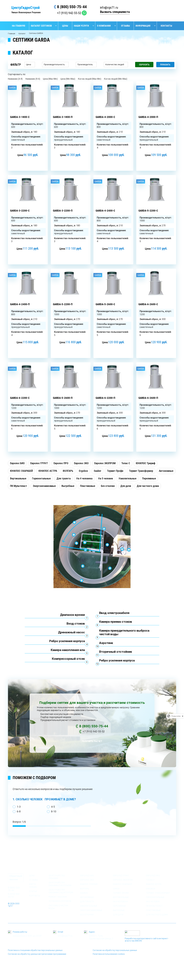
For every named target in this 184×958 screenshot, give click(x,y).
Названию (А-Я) (15, 79)
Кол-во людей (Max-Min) (89, 79)
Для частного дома (157, 914)
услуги (53, 870)
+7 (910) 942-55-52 (69, 13)
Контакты (166, 25)
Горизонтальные (155, 897)
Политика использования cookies (109, 954)
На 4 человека (120, 901)
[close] (182, 716)
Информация (143, 25)
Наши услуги (81, 25)
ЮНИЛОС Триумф (89, 884)
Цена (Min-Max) (68, 79)
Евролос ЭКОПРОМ (123, 880)
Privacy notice (175, 716)
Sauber (84, 893)
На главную (18, 25)
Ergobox (150, 888)
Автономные (87, 897)
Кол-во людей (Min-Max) (115, 79)
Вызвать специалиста (115, 12)
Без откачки (87, 914)
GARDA (116, 888)
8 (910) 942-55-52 (14, 895)
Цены (65, 25)
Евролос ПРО (153, 875)
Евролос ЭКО (87, 880)
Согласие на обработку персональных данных (115, 950)
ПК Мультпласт (154, 906)
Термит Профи (121, 893)
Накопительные (88, 906)
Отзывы (125, 25)
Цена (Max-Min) (50, 79)
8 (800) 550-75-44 (72, 6)
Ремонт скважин (58, 897)
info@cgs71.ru (109, 7)
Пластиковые (153, 910)
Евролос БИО (87, 875)
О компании (104, 25)
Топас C (150, 880)
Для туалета (87, 901)
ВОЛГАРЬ (84, 888)
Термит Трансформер (158, 893)
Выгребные (119, 910)
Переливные (119, 906)
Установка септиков (60, 901)
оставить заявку (159, 10)
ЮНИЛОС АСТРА (153, 884)
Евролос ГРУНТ (121, 875)
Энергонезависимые (91, 910)
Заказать (27, 162)
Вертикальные (121, 897)
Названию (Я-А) (32, 79)
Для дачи (118, 914)
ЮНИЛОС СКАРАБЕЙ (122, 884)
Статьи (33, 891)
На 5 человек (153, 901)
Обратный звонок (15, 877)
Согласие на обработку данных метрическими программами (37, 954)
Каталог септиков (41, 25)
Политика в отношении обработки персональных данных (35, 950)
